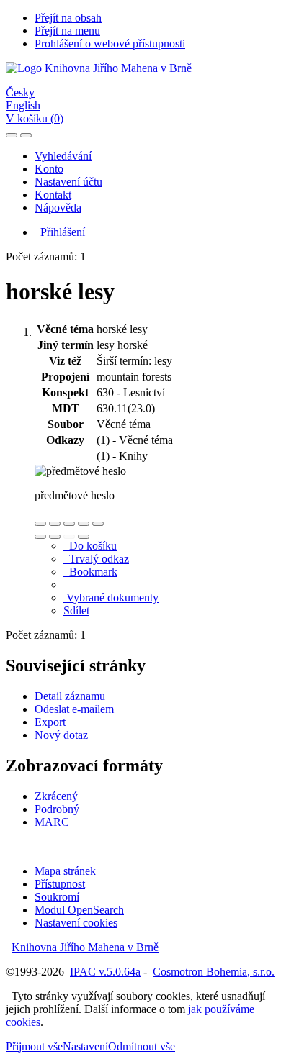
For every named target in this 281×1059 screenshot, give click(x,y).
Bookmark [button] (90, 571)
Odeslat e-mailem (74, 709)
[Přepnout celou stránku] (83, 524)
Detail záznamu (70, 696)
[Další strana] (83, 537)
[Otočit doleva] (40, 537)
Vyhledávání (63, 156)
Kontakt (53, 194)
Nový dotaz (61, 735)
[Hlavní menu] (26, 135)
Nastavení (85, 1046)
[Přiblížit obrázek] (40, 524)
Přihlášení (60, 232)
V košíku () (34, 118)
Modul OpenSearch (79, 910)
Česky (20, 92)
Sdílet (76, 610)
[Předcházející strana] (69, 537)
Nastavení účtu (68, 182)
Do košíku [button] (90, 546)
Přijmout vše (34, 1046)
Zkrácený (56, 796)
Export (50, 722)
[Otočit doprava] (55, 537)
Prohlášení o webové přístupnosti (110, 43)
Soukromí (57, 897)
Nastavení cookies (76, 923)
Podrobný (57, 809)
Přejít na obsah (68, 18)
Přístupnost (60, 884)
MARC (52, 822)
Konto (49, 169)
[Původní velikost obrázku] (69, 524)
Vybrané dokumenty (111, 597)
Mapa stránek (65, 871)
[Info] (98, 524)
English (23, 105)
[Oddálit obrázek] (55, 524)
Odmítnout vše (141, 1046)
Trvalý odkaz (96, 559)
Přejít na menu (67, 30)
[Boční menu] (11, 135)
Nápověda (58, 207)
